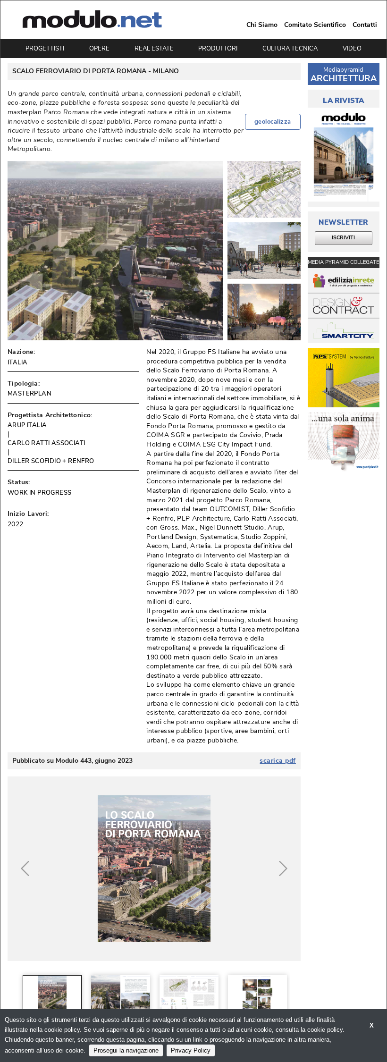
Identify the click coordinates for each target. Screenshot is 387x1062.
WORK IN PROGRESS (39, 493)
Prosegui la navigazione (126, 1050)
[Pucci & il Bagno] (343, 442)
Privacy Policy (190, 1050)
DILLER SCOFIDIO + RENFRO (51, 461)
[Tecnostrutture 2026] (343, 378)
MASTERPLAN (29, 393)
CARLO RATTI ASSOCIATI (46, 443)
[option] (52, 994)
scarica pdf (278, 761)
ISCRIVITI (343, 237)
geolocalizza (272, 122)
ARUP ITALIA (27, 425)
